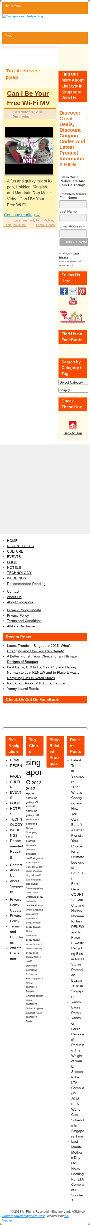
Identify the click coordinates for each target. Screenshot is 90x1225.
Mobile (48, 220)
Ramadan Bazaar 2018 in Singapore (36, 683)
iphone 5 (30, 944)
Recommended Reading (26, 584)
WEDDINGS (16, 578)
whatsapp (31, 897)
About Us (14, 597)
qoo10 (30, 836)
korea (29, 1000)
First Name (68, 198)
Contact (13, 591)
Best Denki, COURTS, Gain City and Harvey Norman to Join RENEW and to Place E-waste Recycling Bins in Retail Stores (43, 672)
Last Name (68, 211)
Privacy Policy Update (24, 610)
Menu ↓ (19, 5)
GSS (28, 866)
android (30, 806)
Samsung (31, 823)
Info (39, 220)
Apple (30, 793)
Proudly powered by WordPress (23, 1216)
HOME (12, 541)
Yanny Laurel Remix (23, 689)
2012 (30, 788)
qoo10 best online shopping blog (34, 871)
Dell (37, 819)
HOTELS (14, 567)
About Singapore (20, 602)
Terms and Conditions (24, 621)
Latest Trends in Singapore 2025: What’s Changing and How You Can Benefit (77, 792)
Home (9, 5)
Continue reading (22, 215)
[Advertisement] (45, 489)
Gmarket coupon (34, 996)
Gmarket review (34, 1013)
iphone (30, 819)
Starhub (30, 840)
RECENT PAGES (20, 546)
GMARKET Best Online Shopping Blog (34, 910)
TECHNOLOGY (19, 573)
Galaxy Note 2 (33, 957)
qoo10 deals (32, 953)
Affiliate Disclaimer (21, 626)
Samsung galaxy (34, 888)
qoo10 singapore (34, 858)
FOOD (12, 562)
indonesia (31, 845)
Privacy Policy (18, 615)
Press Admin (22, 117)
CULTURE (15, 551)
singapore (34, 772)
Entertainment (24, 220)
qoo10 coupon (33, 922)
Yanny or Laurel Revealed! (77, 1028)
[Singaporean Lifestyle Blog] (45, 23)
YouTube (19, 225)
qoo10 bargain (33, 927)
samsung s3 (32, 862)
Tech (7, 225)
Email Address (72, 226)
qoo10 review (33, 940)
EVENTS (14, 557)
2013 (37, 782)
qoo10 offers (32, 892)
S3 (32, 875)
